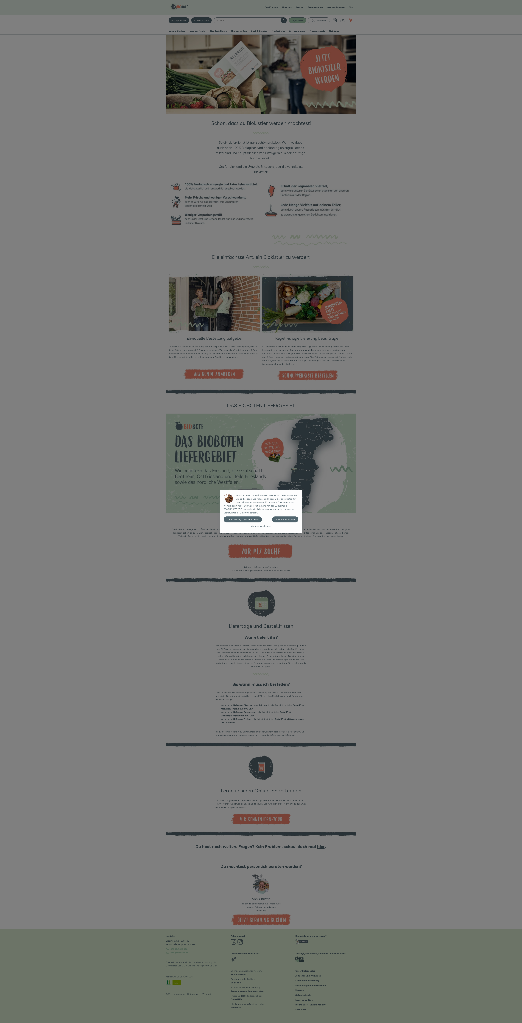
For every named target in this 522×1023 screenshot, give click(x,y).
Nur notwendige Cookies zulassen (242, 519)
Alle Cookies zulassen (285, 519)
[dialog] (261, 511)
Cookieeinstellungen (261, 526)
